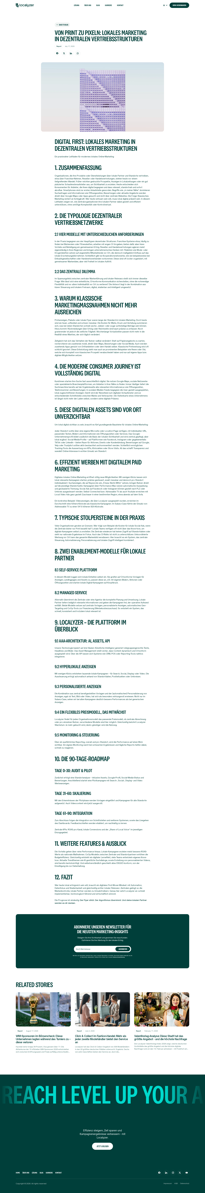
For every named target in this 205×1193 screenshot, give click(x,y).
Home (18, 1173)
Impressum (168, 1183)
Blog (98, 5)
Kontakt (120, 5)
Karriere (108, 5)
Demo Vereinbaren (179, 5)
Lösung (76, 5)
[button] (165, 5)
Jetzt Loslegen (102, 1146)
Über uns (87, 5)
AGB (176, 1183)
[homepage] (25, 5)
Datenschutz (184, 1183)
